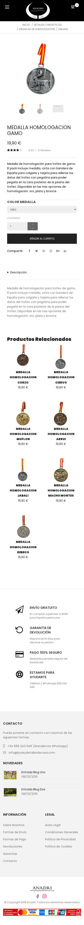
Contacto (10, 861)
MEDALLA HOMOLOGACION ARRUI (61, 434)
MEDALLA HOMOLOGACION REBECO (23, 547)
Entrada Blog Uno (33, 772)
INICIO (26, 25)
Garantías (10, 854)
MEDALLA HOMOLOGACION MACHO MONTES (61, 490)
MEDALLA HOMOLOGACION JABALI (23, 490)
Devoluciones (12, 846)
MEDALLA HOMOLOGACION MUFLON (23, 434)
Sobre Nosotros (13, 825)
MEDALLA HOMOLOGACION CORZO (23, 377)
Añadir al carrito (42, 239)
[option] (42, 69)
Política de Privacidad (60, 839)
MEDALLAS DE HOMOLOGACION (37, 29)
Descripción (18, 272)
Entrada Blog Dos (33, 789)
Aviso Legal (53, 825)
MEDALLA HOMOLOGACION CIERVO (61, 377)
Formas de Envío (15, 832)
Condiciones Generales (61, 832)
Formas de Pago (14, 839)
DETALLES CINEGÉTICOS (48, 25)
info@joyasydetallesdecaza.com (32, 753)
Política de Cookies (58, 846)
